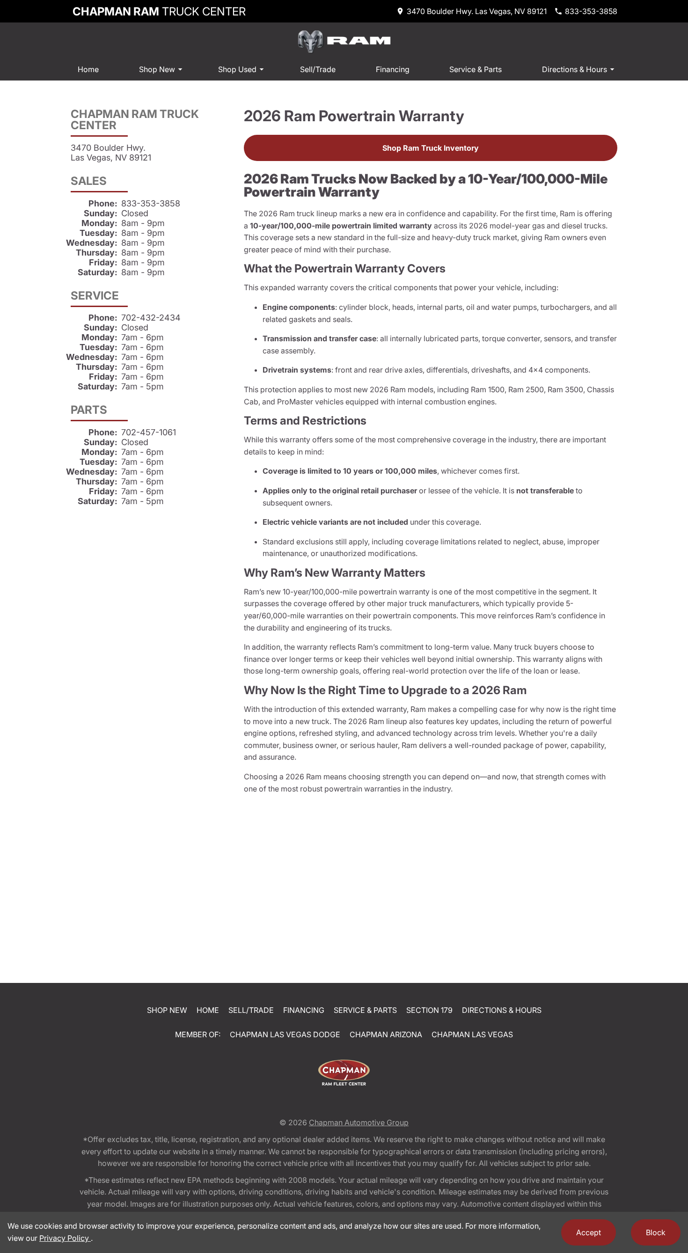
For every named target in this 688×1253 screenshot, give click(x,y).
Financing (393, 69)
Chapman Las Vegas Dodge (285, 1034)
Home (88, 69)
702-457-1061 (148, 432)
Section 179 (429, 1010)
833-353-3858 (150, 203)
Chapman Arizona (386, 1034)
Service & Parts (475, 69)
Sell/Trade (318, 69)
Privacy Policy (65, 1238)
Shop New (157, 69)
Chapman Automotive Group (359, 1122)
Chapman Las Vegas (472, 1034)
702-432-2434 (151, 317)
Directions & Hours (574, 69)
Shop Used (237, 69)
